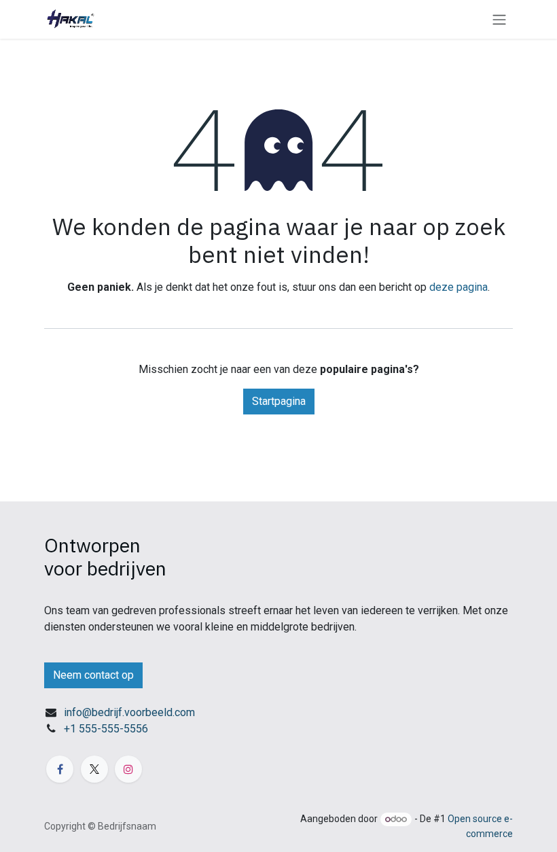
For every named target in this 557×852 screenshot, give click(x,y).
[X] (94, 769)
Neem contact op (93, 675)
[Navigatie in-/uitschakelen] (499, 19)
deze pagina (458, 287)
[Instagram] (128, 769)
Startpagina (279, 401)
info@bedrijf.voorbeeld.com (129, 712)
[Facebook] (59, 769)
